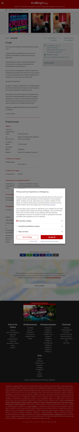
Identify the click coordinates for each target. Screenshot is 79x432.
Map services (23, 232)
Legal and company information (50, 241)
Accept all (51, 237)
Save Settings (27, 237)
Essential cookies (25, 221)
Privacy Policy (33, 241)
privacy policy (50, 205)
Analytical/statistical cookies (29, 226)
